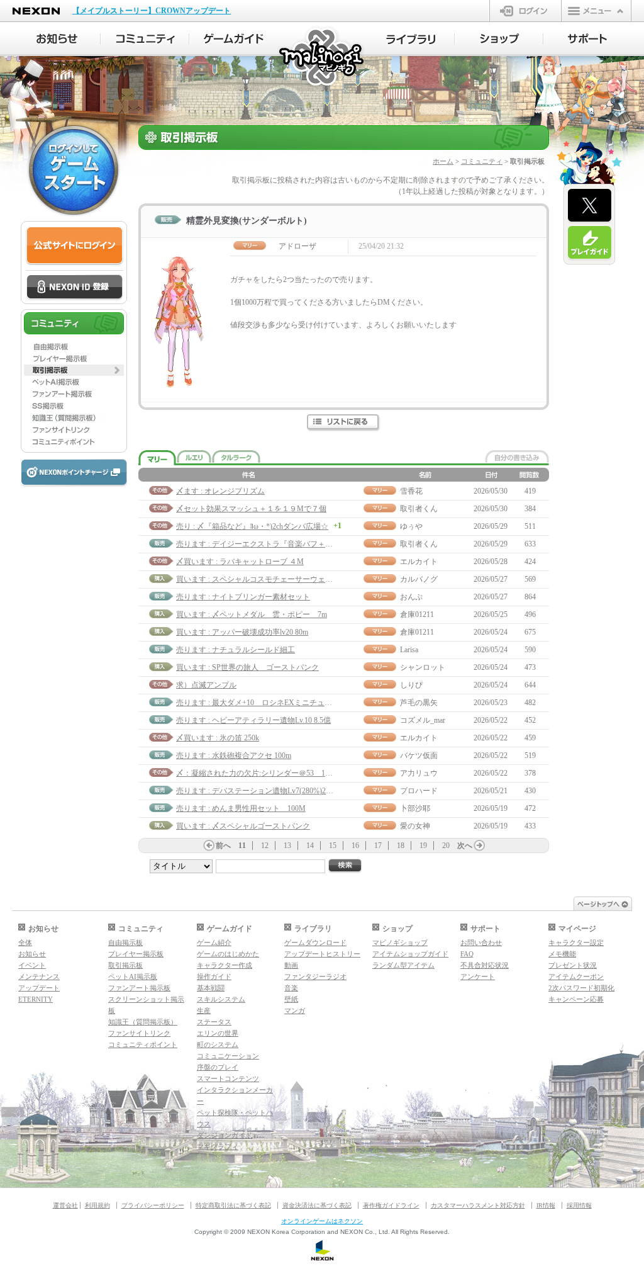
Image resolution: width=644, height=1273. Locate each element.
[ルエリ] (194, 456)
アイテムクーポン (576, 976)
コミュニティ (481, 161)
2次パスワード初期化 (581, 988)
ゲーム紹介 (214, 942)
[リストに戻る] (343, 422)
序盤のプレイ (217, 1067)
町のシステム (217, 1044)
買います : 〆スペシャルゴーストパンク (243, 826)
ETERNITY (35, 999)
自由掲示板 (125, 942)
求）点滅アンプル (206, 685)
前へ (223, 845)
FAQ (467, 954)
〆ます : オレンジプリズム (220, 491)
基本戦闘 (211, 988)
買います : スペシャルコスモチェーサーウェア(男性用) (268, 579)
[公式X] (589, 205)
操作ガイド (214, 976)
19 (423, 845)
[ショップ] (499, 39)
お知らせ (32, 954)
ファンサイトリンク (139, 1033)
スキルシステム (221, 999)
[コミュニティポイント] (74, 442)
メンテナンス (39, 976)
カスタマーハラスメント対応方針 (478, 1205)
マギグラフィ (217, 1146)
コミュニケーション (228, 1056)
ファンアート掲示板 (139, 988)
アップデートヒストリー (322, 954)
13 (287, 845)
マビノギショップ (400, 942)
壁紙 (291, 999)
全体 (25, 942)
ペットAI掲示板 (132, 976)
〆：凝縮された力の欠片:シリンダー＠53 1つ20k (260, 773)
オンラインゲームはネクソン (322, 1221)
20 (446, 845)
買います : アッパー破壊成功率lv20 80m (242, 632)
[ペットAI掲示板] (74, 382)
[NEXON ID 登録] (74, 287)
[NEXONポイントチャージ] (73, 473)
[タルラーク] (236, 456)
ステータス (214, 1022)
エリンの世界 (217, 1033)
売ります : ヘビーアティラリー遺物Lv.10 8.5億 (253, 720)
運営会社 (65, 1205)
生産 (204, 1010)
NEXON (36, 11)
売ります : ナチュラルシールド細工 (235, 649)
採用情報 (579, 1205)
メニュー (596, 10)
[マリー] (157, 458)
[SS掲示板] (74, 406)
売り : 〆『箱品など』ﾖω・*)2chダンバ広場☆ (252, 526)
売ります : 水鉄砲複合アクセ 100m (233, 755)
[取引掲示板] (74, 370)
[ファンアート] (74, 394)
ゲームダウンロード (315, 942)
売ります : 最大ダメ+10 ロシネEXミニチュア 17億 (265, 702)
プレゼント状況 (572, 965)
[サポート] (587, 39)
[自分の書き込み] (517, 456)
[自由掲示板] (74, 346)
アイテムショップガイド (410, 954)
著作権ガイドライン (391, 1205)
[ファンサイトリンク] (74, 430)
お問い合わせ (481, 942)
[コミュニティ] (145, 39)
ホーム (443, 161)
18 (400, 845)
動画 (291, 965)
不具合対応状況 (484, 965)
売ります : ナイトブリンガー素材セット (243, 596)
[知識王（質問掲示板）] (74, 418)
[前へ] (208, 845)
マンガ (294, 1010)
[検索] (345, 866)
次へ (464, 845)
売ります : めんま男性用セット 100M (241, 808)
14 (310, 845)
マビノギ (322, 57)
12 (265, 845)
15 (332, 845)
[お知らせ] (56, 39)
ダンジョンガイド (224, 1135)
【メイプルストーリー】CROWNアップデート (151, 10)
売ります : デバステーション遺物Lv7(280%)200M (258, 790)
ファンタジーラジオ (315, 976)
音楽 (291, 988)
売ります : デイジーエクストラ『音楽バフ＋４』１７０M (273, 544)
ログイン (525, 10)
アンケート (477, 976)
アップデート (39, 988)
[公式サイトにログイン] (74, 246)
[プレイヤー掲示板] (74, 358)
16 (355, 845)
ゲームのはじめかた (228, 954)
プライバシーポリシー (152, 1205)
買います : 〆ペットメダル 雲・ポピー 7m (251, 614)
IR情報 (545, 1205)
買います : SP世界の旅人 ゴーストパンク (247, 667)
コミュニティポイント (142, 1044)
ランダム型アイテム (403, 965)
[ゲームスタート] (73, 170)
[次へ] (479, 845)
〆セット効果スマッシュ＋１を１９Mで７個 (251, 508)
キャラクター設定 (576, 942)
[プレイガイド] (589, 243)
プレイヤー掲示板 (136, 954)
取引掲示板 (125, 965)
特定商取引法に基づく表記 (233, 1205)
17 (378, 845)
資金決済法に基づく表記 (317, 1205)
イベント (32, 965)
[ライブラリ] (410, 39)
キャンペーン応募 (576, 999)
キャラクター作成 (224, 965)
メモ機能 (562, 954)
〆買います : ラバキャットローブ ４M (240, 561)
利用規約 (97, 1205)
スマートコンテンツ (228, 1078)
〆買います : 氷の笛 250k (217, 737)
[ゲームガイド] (233, 39)
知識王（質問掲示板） (142, 1022)
